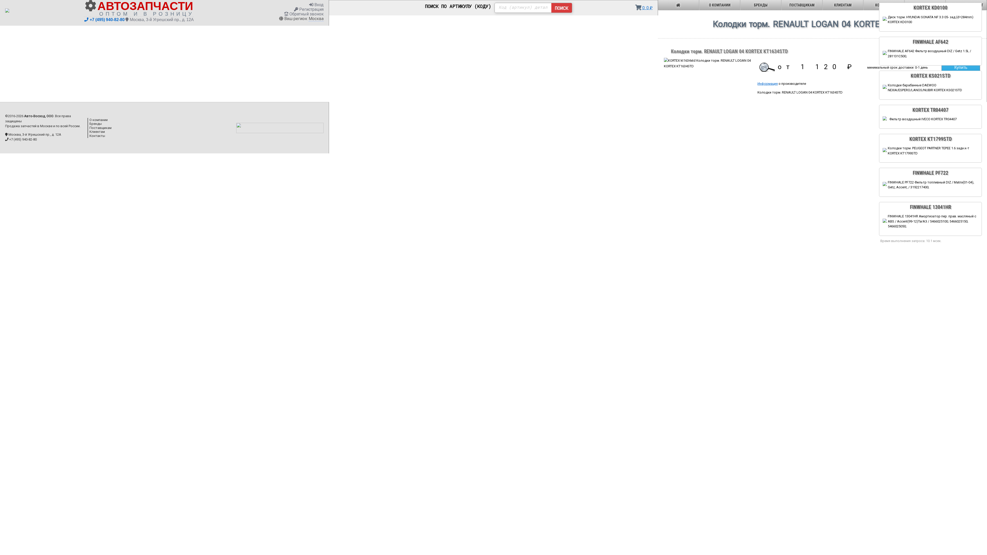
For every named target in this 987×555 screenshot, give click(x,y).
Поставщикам (802, 5)
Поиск (561, 8)
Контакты (97, 136)
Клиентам (843, 5)
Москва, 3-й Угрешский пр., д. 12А (162, 19)
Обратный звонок (306, 14)
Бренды (760, 5)
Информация (767, 84)
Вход (318, 4)
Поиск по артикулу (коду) (458, 6)
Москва (316, 18)
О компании (719, 5)
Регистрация (311, 9)
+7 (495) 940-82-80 (107, 19)
